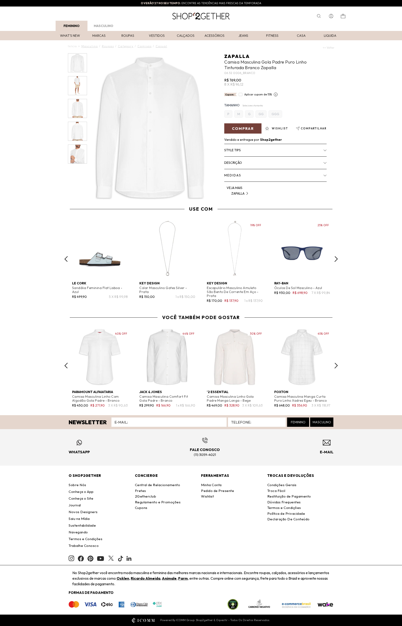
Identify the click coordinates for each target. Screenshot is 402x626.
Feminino (72, 26)
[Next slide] (336, 259)
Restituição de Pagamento (289, 496)
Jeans (243, 36)
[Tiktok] (120, 558)
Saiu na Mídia (79, 518)
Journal (75, 505)
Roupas (127, 36)
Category (126, 46)
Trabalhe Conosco (84, 545)
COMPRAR (243, 128)
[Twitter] (110, 558)
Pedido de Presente (217, 490)
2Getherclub (145, 496)
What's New (70, 36)
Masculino (103, 26)
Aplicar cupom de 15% (258, 94)
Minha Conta (211, 485)
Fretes (140, 490)
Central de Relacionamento (157, 485)
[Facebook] (81, 558)
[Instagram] (71, 558)
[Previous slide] (66, 259)
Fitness (272, 36)
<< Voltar (328, 47)
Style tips (232, 150)
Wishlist (207, 496)
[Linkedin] (129, 558)
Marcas (99, 36)
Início (72, 46)
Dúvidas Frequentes (284, 502)
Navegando (78, 532)
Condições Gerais (282, 485)
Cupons (141, 507)
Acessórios (214, 36)
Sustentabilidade (82, 525)
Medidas (232, 175)
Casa (301, 36)
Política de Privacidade (286, 513)
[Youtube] (100, 558)
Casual (161, 46)
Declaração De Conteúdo (288, 519)
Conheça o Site (81, 498)
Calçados (185, 36)
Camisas (144, 46)
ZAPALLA (237, 56)
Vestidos (157, 36)
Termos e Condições (85, 539)
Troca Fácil (276, 490)
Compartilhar (314, 128)
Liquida (330, 36)
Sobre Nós (77, 485)
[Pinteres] (90, 558)
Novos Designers (83, 512)
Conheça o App (81, 491)
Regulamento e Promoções (158, 502)
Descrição (233, 163)
